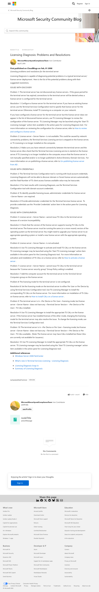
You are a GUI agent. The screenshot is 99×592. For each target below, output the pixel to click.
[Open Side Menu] (9, 3)
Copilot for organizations (10, 523)
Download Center (39, 515)
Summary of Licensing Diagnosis (28, 368)
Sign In (87, 3)
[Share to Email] (61, 500)
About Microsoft (69, 553)
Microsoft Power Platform (10, 565)
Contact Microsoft (16, 586)
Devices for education (71, 515)
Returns (36, 523)
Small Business (7, 576)
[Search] (73, 3)
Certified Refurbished (40, 530)
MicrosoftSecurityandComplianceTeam (33, 60)
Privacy (26, 586)
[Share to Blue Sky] (53, 500)
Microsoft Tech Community (41, 565)
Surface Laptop (7, 515)
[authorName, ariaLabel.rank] (13, 62)
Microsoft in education (71, 511)
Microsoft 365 (7, 561)
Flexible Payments (39, 538)
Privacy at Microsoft (70, 561)
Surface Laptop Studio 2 (10, 519)
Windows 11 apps (8, 538)
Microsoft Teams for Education (73, 519)
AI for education (69, 538)
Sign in (20, 483)
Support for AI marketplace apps (43, 561)
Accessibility (68, 573)
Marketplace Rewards (40, 573)
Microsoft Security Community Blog (21, 10)
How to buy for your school (72, 527)
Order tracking (38, 527)
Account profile (38, 511)
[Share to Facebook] (41, 500)
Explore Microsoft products (11, 534)
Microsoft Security (8, 553)
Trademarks (57, 586)
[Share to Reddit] (49, 500)
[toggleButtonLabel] (89, 10)
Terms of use (47, 586)
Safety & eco (67, 586)
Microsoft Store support (41, 519)
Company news (69, 557)
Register (80, 3)
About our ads (86, 586)
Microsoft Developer (40, 553)
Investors (67, 565)
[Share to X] (45, 500)
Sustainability (69, 576)
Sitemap (5, 586)
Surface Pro (6, 511)
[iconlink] (15, 419)
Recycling (76, 586)
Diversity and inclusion (71, 569)
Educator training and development (75, 530)
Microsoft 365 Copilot (9, 573)
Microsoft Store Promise (41, 534)
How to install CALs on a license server (48, 296)
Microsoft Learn (38, 557)
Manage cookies (36, 586)
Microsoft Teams (7, 569)
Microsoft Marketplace (40, 569)
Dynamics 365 (7, 557)
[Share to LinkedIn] (37, 500)
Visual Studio (38, 576)
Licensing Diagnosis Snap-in (27, 365)
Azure (35, 549)
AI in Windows (7, 530)
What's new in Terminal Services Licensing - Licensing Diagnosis (41, 360)
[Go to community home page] (14, 3)
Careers (67, 549)
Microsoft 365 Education (72, 523)
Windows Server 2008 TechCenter (29, 356)
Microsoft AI (6, 549)
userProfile (27, 409)
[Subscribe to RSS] (57, 500)
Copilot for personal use (10, 527)
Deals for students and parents (74, 534)
